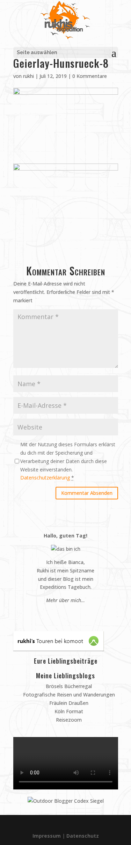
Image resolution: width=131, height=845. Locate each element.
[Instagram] (62, 613)
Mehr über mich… (65, 600)
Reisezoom (68, 719)
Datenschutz (82, 835)
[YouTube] (69, 613)
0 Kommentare (89, 76)
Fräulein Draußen (68, 703)
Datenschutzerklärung (45, 477)
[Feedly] (82, 613)
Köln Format (68, 711)
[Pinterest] (56, 613)
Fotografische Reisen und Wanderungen (68, 694)
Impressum (46, 835)
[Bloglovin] (76, 613)
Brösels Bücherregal (68, 686)
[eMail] (49, 613)
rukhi (28, 76)
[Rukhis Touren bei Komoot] (58, 648)
